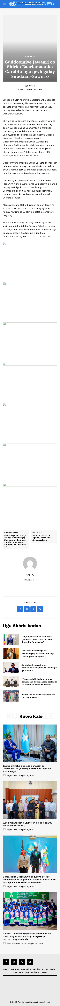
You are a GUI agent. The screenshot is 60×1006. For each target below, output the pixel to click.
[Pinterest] (33, 609)
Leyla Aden (12, 775)
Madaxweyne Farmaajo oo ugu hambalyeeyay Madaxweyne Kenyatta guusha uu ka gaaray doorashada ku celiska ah (15, 541)
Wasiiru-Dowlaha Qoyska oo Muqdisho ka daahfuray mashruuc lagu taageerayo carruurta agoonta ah (27, 936)
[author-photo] (5, 775)
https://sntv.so (30, 580)
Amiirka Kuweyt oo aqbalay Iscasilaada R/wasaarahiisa (41, 537)
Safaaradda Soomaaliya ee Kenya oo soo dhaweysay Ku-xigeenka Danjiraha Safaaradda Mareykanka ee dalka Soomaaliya (29, 879)
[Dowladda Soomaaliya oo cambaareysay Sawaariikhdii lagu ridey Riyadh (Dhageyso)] (11, 653)
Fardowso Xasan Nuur (16, 943)
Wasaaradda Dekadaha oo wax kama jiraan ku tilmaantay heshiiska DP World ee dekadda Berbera (39, 682)
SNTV (32, 86)
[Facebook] (20, 609)
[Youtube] (30, 962)
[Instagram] (14, 962)
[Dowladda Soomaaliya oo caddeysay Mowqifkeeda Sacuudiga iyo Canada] (11, 667)
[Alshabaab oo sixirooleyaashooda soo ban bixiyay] (11, 696)
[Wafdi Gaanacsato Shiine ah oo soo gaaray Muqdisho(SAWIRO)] (30, 800)
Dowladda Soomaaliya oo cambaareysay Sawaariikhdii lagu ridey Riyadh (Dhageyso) (38, 653)
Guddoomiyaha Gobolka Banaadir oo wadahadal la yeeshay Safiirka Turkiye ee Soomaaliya (27, 768)
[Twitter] (27, 609)
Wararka (30, 56)
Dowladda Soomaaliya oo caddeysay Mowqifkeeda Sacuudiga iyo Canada (39, 667)
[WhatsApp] (40, 609)
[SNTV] (30, 563)
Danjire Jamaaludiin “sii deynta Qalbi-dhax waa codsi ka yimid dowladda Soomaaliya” (37, 639)
